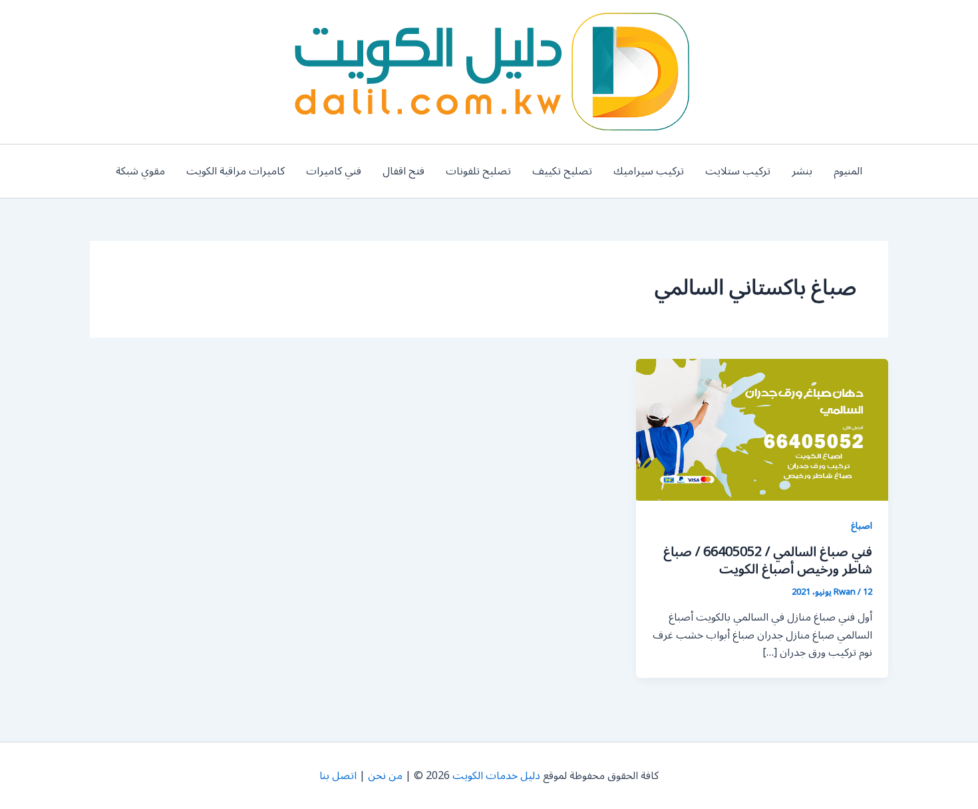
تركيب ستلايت (737, 171)
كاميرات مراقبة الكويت (235, 171)
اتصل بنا (338, 775)
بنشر (802, 171)
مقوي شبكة (140, 171)
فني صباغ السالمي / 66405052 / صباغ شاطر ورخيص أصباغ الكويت (767, 560)
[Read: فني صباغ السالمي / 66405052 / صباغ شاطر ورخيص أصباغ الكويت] (762, 429)
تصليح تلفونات (478, 171)
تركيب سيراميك (648, 171)
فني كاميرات (333, 171)
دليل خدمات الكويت (496, 775)
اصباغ (861, 525)
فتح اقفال (403, 171)
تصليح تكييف (562, 171)
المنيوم (848, 171)
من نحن (385, 775)
